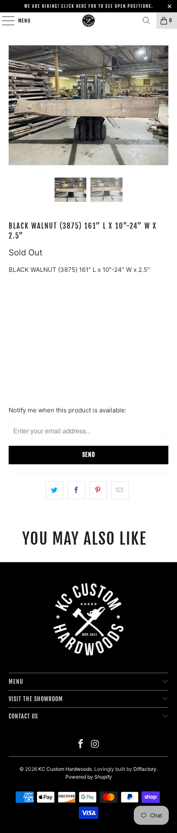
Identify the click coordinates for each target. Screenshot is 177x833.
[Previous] (14, 105)
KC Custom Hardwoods (65, 769)
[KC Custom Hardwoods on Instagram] (95, 744)
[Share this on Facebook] (76, 490)
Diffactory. (145, 769)
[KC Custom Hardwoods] (88, 20)
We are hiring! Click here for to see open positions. (88, 6)
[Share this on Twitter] (54, 490)
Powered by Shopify (88, 777)
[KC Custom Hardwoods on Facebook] (81, 744)
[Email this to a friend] (120, 490)
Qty (13, 334)
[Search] (146, 20)
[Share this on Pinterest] (98, 490)
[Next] (162, 105)
